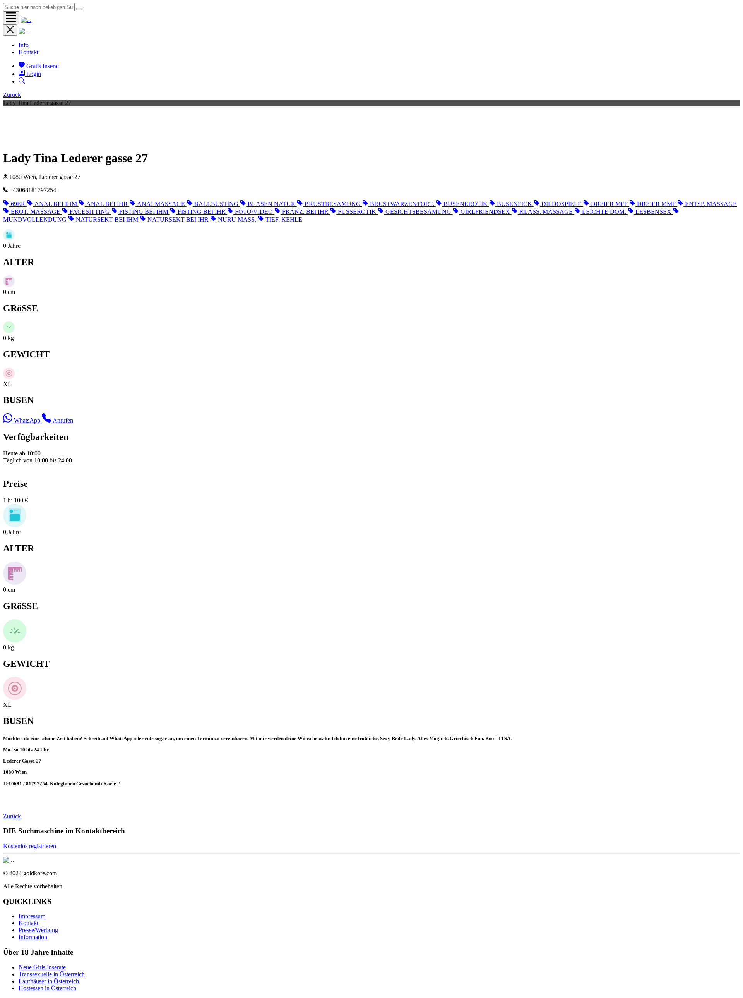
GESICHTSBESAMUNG (419, 211)
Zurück (12, 94)
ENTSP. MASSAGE (711, 204)
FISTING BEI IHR (202, 211)
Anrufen (63, 420)
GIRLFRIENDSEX (486, 211)
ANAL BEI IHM (56, 204)
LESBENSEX (654, 211)
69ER (19, 204)
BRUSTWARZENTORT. (403, 204)
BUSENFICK (515, 204)
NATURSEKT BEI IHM (108, 219)
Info (24, 45)
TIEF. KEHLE (283, 219)
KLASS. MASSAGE (546, 211)
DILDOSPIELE (562, 204)
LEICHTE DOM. (605, 211)
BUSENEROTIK (466, 204)
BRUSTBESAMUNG (333, 204)
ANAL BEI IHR (107, 204)
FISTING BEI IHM (144, 211)
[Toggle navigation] (11, 17)
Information (33, 937)
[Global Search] (79, 9)
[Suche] (22, 81)
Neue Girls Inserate (42, 967)
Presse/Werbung (38, 930)
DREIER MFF (610, 204)
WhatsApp (28, 420)
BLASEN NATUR (272, 204)
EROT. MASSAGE (36, 211)
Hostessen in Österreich (47, 988)
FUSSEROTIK (358, 211)
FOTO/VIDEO (254, 211)
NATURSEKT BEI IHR (178, 219)
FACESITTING (90, 211)
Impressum (32, 916)
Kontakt (28, 52)
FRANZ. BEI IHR (306, 211)
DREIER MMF (657, 204)
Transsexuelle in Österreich (52, 974)
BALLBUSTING (217, 204)
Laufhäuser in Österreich (49, 981)
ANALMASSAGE (162, 204)
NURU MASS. (238, 219)
